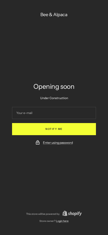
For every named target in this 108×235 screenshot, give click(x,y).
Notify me (54, 129)
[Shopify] (71, 214)
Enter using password (58, 142)
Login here (62, 221)
